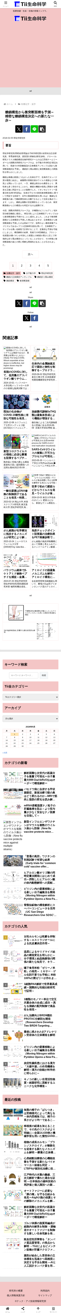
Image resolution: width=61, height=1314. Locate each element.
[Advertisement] (30, 55)
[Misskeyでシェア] (50, 977)
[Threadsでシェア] (23, 986)
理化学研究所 (47, 273)
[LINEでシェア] (34, 129)
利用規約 (45, 1290)
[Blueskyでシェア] (37, 977)
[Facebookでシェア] (26, 129)
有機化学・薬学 (13, 273)
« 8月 (5, 753)
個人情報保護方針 (16, 1295)
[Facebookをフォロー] (34, 318)
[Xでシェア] (19, 129)
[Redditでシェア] (37, 986)
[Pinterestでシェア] (23, 995)
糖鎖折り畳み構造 (45, 277)
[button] (42, 129)
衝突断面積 (24, 281)
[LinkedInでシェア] (37, 995)
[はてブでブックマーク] (50, 986)
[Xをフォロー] (26, 318)
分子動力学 (31, 273)
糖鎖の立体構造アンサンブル (19, 277)
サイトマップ (45, 1295)
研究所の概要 (16, 1290)
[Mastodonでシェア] (23, 977)
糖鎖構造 (10, 281)
